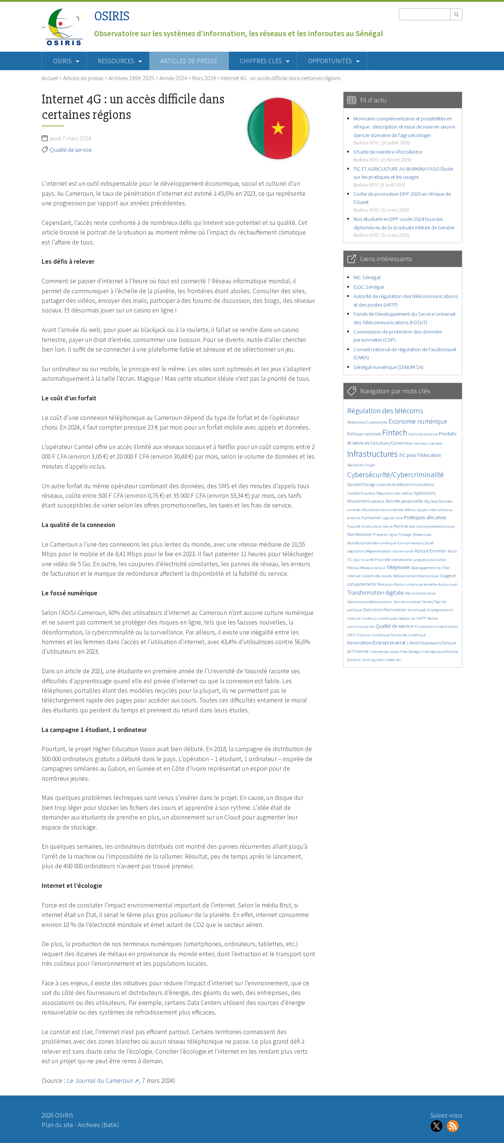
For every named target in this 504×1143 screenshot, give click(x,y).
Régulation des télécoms (385, 410)
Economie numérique (418, 421)
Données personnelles (404, 501)
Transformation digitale (375, 592)
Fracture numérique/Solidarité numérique (391, 635)
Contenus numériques (379, 618)
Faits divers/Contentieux (391, 443)
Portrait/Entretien (430, 551)
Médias (410, 509)
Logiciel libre (392, 518)
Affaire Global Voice (420, 593)
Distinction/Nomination (385, 609)
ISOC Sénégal (368, 286)
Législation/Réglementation (369, 551)
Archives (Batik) (98, 1125)
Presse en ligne (385, 534)
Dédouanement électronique (416, 576)
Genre (388, 526)
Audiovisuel (448, 584)
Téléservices (421, 534)
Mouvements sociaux (365, 501)
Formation (371, 517)
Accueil (50, 78)
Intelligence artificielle (440, 651)
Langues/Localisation (429, 559)
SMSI (351, 635)
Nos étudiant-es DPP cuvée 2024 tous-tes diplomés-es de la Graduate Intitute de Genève (403, 226)
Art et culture (371, 526)
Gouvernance (403, 551)
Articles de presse (188, 61)
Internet (353, 576)
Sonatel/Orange (361, 484)
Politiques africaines (425, 517)
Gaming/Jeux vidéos (378, 659)
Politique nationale (364, 434)
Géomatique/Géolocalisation (369, 601)
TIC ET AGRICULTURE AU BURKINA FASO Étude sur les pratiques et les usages (403, 176)
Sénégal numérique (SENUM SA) (388, 366)
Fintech (394, 432)
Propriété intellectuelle (393, 559)
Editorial (354, 659)
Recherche (355, 465)
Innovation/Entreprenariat (376, 642)
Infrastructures (372, 453)
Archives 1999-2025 (131, 78)
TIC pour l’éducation (420, 455)
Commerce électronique (435, 526)
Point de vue (404, 526)
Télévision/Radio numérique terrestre (407, 584)
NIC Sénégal (366, 277)
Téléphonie (398, 567)
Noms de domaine (423, 434)
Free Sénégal (410, 651)
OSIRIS (112, 16)
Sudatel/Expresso (361, 493)
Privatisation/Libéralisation (436, 626)
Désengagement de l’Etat (430, 567)
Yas (398, 659)
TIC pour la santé (360, 559)
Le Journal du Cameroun (100, 1081)
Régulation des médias (394, 493)
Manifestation (359, 534)
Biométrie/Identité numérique (371, 543)
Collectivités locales (376, 576)
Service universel (407, 601)
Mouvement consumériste (382, 509)
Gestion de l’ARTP (412, 618)
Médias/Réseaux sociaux (366, 567)
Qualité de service (71, 149)
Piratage (404, 534)
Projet (369, 465)
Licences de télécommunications (405, 484)
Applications (424, 493)
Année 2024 (173, 78)
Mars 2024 (204, 78)
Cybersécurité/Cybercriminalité (395, 474)
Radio (452, 551)
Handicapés (417, 610)
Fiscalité (353, 526)
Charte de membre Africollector (388, 155)
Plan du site (57, 1125)
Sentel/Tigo (431, 601)
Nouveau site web (428, 443)
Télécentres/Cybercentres (367, 422)
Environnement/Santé (415, 543)
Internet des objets (384, 651)
